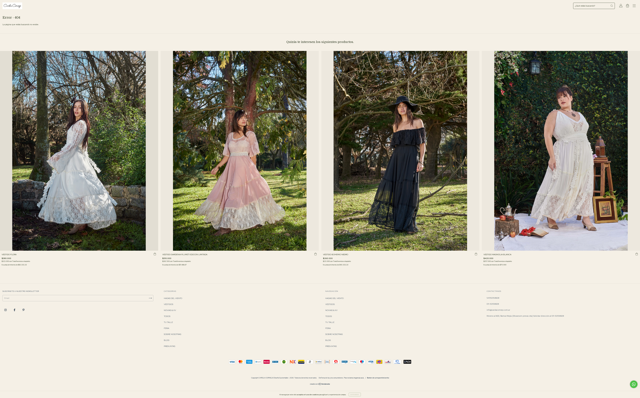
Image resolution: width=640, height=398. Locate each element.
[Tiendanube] (320, 384)
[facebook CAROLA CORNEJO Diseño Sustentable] (15, 310)
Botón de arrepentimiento (378, 378)
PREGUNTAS (169, 346)
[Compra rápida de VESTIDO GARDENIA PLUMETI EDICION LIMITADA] (315, 254)
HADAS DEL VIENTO (173, 298)
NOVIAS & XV (170, 310)
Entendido (354, 394)
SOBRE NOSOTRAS (172, 334)
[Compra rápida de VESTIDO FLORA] (155, 254)
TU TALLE (168, 322)
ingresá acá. (359, 378)
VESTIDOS (168, 304)
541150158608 (493, 298)
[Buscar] (611, 5)
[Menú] (634, 6)
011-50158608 (493, 304)
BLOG (166, 340)
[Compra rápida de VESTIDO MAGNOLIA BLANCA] (636, 254)
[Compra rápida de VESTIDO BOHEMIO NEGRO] (476, 254)
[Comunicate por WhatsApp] (634, 384)
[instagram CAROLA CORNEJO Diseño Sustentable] (5, 310)
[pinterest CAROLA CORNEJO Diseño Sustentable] (23, 310)
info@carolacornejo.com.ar (498, 310)
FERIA (166, 328)
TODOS (167, 316)
